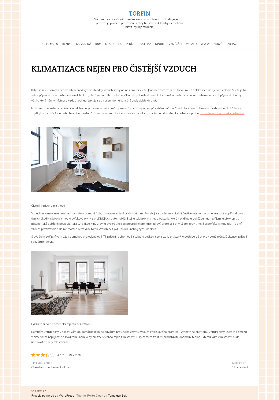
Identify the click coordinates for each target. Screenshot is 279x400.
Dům (98, 43)
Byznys (67, 43)
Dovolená (83, 43)
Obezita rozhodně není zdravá (51, 367)
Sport (160, 43)
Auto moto (50, 43)
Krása (110, 43)
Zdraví (232, 43)
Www (205, 43)
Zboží (218, 43)
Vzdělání (175, 43)
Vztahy (191, 43)
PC (120, 43)
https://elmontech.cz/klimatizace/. (222, 113)
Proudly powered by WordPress (53, 395)
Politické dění (239, 367)
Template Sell (117, 395)
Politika (145, 43)
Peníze (130, 43)
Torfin (139, 13)
